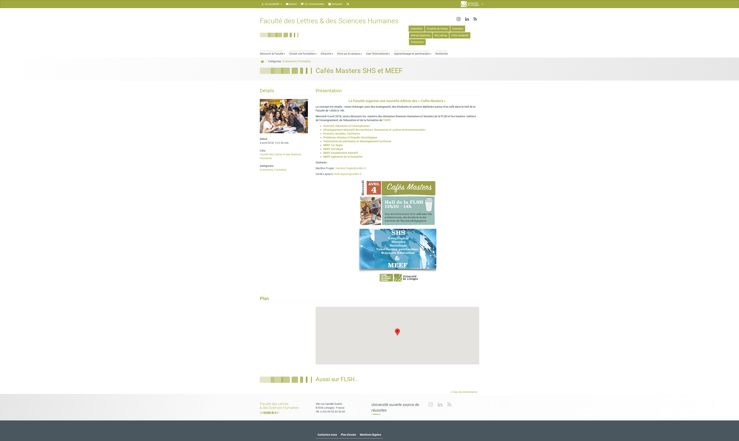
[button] (397, 332)
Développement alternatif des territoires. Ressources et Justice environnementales (374, 129)
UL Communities (314, 4)
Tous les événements (464, 392)
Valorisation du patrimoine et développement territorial (357, 141)
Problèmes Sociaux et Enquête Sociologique (350, 137)
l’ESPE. (387, 120)
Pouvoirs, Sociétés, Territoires (341, 133)
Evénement (289, 61)
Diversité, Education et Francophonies (346, 125)
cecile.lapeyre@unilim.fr (347, 174)
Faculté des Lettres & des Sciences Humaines (329, 21)
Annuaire (336, 4)
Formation (304, 61)
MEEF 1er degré (333, 145)
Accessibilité (272, 4)
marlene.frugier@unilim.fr (350, 168)
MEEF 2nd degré (333, 149)
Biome (293, 4)
